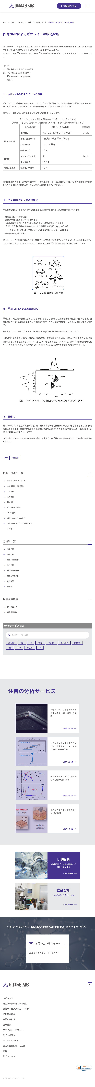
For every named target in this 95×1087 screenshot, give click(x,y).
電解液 (40, 643)
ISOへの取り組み (11, 1040)
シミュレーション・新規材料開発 (19, 523)
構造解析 (15, 458)
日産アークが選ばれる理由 (15, 1003)
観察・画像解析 (13, 559)
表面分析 (51, 643)
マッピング (64, 643)
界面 (9, 648)
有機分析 (10, 549)
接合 (22, 643)
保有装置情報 (10, 599)
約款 (5, 1050)
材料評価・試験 (13, 570)
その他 (9, 529)
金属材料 (10, 491)
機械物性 (10, 502)
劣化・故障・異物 (13, 507)
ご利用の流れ (9, 1014)
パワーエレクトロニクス (16, 518)
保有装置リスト (13, 607)
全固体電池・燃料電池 (15, 486)
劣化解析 (77, 643)
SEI (31, 643)
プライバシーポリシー (13, 1029)
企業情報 (7, 1024)
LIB (40, 648)
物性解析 (10, 565)
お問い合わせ (71, 5)
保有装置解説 (12, 612)
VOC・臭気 (11, 513)
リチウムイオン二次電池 (16, 480)
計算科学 (10, 581)
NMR (6, 458)
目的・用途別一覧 (13, 473)
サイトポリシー (10, 1035)
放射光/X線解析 (13, 576)
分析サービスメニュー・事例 (16, 1008)
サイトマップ (9, 1056)
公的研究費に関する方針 (14, 1045)
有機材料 (10, 497)
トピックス (8, 998)
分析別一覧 (9, 541)
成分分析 (11, 643)
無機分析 (10, 554)
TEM (19, 648)
